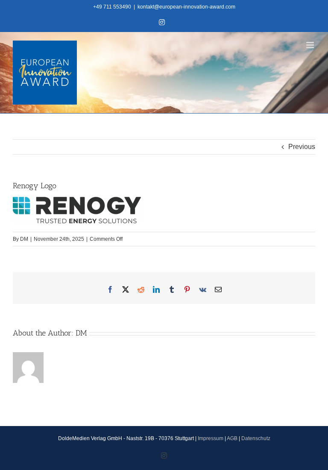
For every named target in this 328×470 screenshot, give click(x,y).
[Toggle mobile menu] (310, 45)
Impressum (210, 438)
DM (24, 239)
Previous (301, 146)
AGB (232, 438)
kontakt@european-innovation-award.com (186, 7)
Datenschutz (255, 438)
